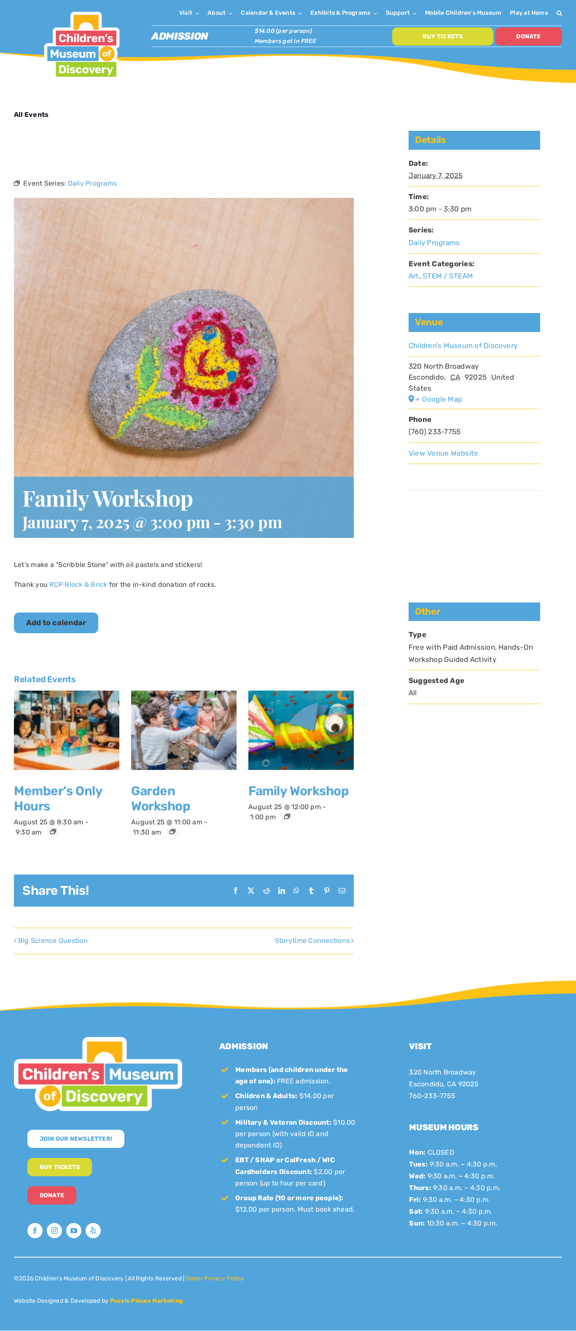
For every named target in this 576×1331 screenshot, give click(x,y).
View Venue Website (443, 453)
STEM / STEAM (448, 276)
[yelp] (93, 1230)
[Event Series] (53, 831)
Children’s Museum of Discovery (463, 345)
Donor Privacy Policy (215, 1278)
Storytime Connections (312, 941)
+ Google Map (438, 399)
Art (414, 276)
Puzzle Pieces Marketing (146, 1300)
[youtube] (73, 1230)
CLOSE (567, 8)
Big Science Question (53, 941)
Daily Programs (434, 242)
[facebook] (35, 1230)
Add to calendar (56, 622)
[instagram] (54, 1230)
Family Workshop (298, 791)
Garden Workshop (160, 798)
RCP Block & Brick (78, 584)
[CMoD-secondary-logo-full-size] (98, 1040)
